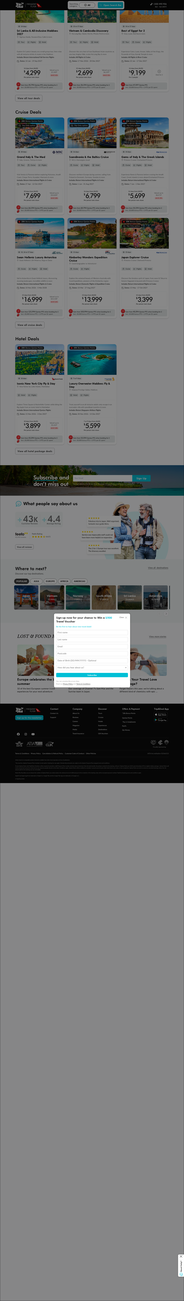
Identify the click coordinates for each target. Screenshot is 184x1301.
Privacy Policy (68, 684)
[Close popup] (126, 618)
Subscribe (92, 675)
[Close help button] (181, 1257)
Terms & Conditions (83, 684)
